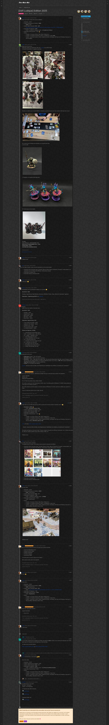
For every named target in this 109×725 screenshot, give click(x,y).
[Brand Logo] (24, 2)
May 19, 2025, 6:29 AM (32, 625)
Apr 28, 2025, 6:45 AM (32, 17)
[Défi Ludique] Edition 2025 (35, 423)
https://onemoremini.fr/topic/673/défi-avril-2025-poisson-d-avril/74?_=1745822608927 (44, 27)
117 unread (84, 35)
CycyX (23, 371)
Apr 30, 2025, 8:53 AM (32, 257)
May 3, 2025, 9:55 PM (31, 352)
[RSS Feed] (44, 13)
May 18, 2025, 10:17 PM (41, 606)
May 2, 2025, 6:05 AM (31, 265)
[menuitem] (108, 1)
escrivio (23, 287)
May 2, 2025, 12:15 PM (32, 279)
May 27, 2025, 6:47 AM (32, 654)
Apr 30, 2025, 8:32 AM (32, 44)
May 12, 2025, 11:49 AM (41, 545)
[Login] (108, 1)
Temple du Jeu (21, 13)
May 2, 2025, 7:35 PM (33, 287)
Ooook (23, 17)
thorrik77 (23, 682)
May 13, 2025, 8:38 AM (32, 572)
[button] (1, 6)
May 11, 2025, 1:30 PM (31, 441)
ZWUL (23, 44)
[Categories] (1, 1)
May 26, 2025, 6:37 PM (31, 638)
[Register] (108, 4)
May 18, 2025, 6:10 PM (32, 580)
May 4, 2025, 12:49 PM (41, 371)
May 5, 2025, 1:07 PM (32, 402)
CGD (23, 352)
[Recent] (1, 4)
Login (25, 721)
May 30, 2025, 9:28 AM (33, 682)
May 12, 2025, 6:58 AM (32, 485)
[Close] (71, 710)
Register (21, 721)
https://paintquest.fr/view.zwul (27, 251)
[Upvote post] (70, 41)
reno (23, 265)
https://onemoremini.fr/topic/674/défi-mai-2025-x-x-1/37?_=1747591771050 (45, 589)
